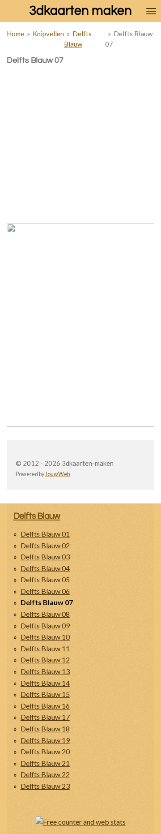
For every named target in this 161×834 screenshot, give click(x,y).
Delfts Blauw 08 (45, 614)
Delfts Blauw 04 (45, 568)
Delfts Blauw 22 (45, 774)
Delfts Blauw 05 (45, 579)
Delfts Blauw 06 (45, 591)
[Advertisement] (80, 128)
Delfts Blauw (36, 515)
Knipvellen (48, 34)
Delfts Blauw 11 (45, 648)
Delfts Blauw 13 (45, 671)
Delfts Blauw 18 (45, 728)
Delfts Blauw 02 (45, 545)
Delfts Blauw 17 (45, 717)
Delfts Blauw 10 (45, 636)
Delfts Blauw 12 (45, 659)
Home (15, 34)
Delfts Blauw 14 (45, 683)
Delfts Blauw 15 (45, 694)
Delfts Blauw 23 (45, 786)
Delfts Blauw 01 (45, 533)
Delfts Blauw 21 (45, 763)
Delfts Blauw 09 (45, 625)
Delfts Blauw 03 (45, 556)
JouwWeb (57, 474)
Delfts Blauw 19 (45, 740)
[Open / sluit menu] (151, 11)
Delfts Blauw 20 (45, 751)
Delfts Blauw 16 (45, 705)
